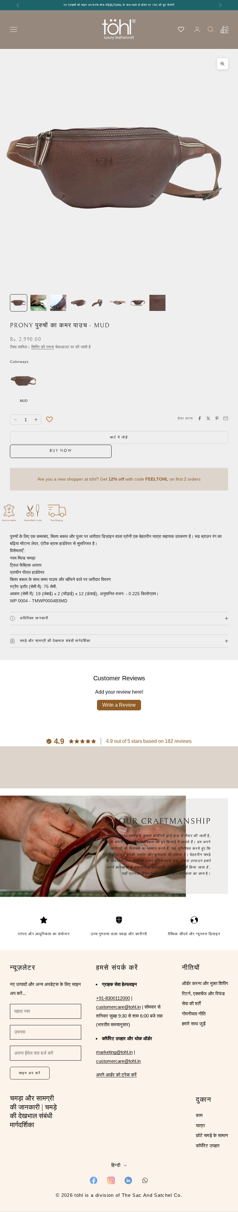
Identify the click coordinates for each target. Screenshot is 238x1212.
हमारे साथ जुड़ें (193, 1023)
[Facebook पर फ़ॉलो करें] (93, 1180)
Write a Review (119, 705)
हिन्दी (116, 1165)
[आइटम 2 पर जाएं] (38, 303)
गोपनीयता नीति (193, 1013)
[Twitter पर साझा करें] (208, 418)
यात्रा (200, 1125)
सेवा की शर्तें (191, 1003)
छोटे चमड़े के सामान (212, 1135)
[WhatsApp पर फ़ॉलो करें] (145, 1180)
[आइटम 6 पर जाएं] (117, 303)
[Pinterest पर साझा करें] (216, 418)
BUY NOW (61, 451)
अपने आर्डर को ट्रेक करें (116, 1074)
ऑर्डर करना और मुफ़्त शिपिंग (205, 983)
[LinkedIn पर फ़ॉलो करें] (128, 1180)
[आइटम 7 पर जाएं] (137, 303)
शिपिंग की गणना (42, 347)
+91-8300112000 (113, 998)
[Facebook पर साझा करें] (199, 418)
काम (199, 1115)
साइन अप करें (30, 1073)
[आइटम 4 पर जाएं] (78, 303)
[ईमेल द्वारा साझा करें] (225, 418)
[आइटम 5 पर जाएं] (98, 303)
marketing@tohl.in (114, 1052)
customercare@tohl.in (118, 1006)
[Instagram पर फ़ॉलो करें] (111, 1180)
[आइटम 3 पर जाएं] (58, 303)
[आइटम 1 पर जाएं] (18, 303)
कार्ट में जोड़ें (119, 437)
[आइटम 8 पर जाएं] (157, 303)
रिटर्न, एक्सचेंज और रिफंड (203, 993)
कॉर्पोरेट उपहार (208, 1145)
